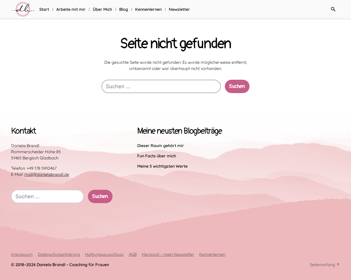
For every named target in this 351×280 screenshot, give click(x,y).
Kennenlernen (148, 9)
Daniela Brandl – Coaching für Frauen (73, 264)
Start (44, 9)
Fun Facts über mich (156, 155)
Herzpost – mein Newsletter (168, 254)
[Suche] (333, 9)
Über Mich (102, 9)
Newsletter (179, 9)
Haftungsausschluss (104, 254)
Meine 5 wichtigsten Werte (162, 166)
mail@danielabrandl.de (46, 174)
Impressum (22, 254)
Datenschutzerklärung (59, 254)
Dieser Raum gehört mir (160, 145)
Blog (123, 9)
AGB (133, 254)
